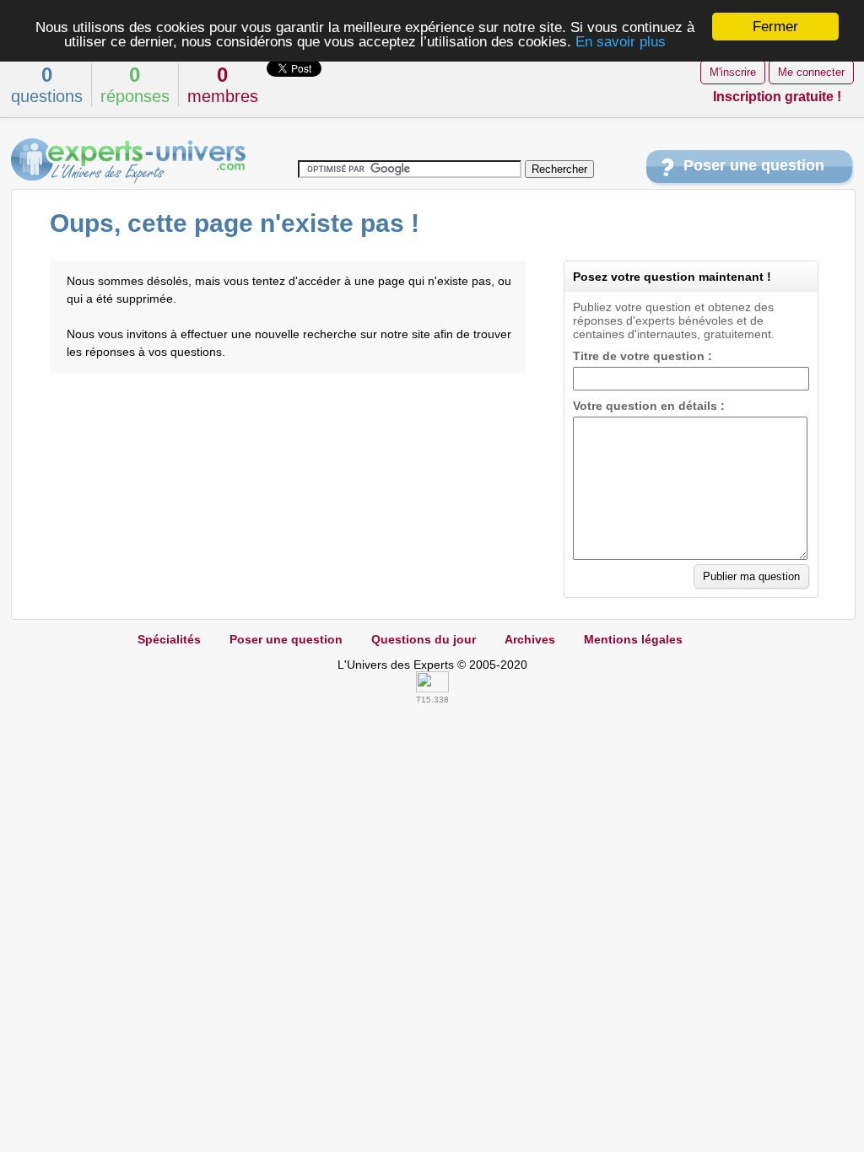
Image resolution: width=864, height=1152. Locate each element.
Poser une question (753, 165)
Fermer (775, 27)
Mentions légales (633, 639)
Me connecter (811, 72)
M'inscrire (733, 72)
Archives (530, 639)
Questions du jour (423, 639)
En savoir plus (620, 42)
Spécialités (169, 639)
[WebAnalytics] (432, 688)
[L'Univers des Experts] (128, 161)
